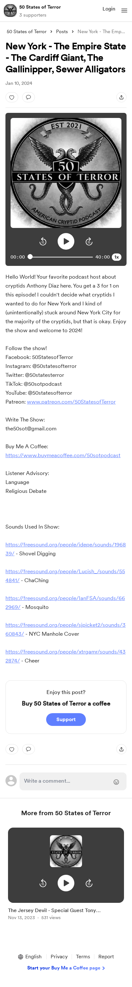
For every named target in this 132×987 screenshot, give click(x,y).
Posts (62, 31)
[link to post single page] (66, 912)
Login (109, 9)
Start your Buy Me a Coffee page (63, 968)
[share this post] (121, 97)
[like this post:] (11, 97)
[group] (66, 877)
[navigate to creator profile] (10, 10)
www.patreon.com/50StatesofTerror (71, 401)
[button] (124, 10)
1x (116, 257)
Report (106, 957)
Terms (83, 957)
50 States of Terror (40, 7)
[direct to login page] (73, 781)
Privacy (59, 957)
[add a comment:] (28, 97)
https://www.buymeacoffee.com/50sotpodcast (62, 455)
